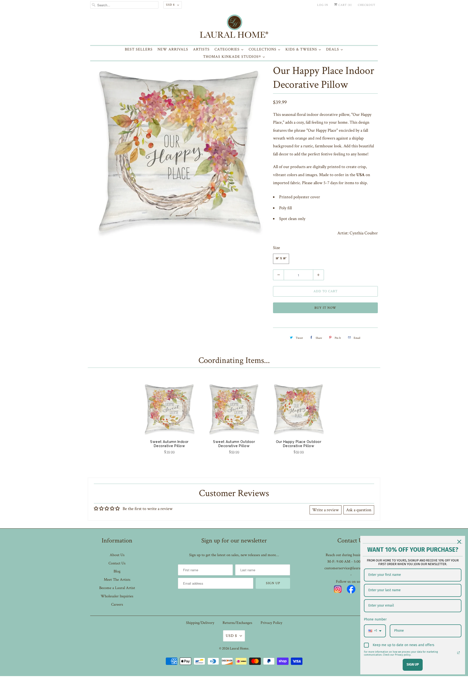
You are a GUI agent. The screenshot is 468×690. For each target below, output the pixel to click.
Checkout (366, 5)
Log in (322, 5)
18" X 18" (281, 258)
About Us (117, 555)
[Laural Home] (234, 27)
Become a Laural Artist (117, 587)
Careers (117, 604)
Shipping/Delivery (200, 622)
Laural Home (239, 648)
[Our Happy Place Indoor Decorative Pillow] (179, 151)
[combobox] (375, 630)
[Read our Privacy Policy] (458, 653)
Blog (117, 571)
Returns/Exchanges (237, 622)
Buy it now (325, 308)
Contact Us (117, 563)
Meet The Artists (117, 579)
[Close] (459, 542)
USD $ (170, 5)
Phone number (375, 619)
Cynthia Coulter (364, 233)
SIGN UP (413, 664)
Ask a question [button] (358, 510)
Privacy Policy (271, 622)
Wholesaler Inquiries (117, 596)
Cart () (344, 5)
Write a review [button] (325, 510)
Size (276, 247)
